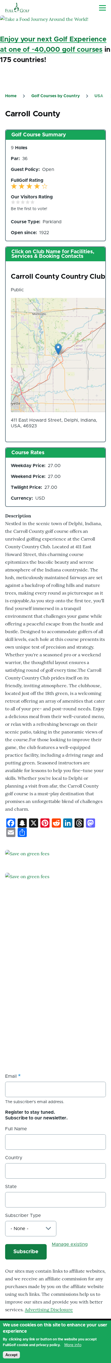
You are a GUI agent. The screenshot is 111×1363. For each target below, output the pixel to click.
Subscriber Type (23, 1215)
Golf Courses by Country (55, 96)
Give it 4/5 (27, 202)
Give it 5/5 (32, 202)
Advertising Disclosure (49, 1309)
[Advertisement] (55, 1005)
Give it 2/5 (18, 202)
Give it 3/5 (22, 202)
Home (11, 96)
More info (72, 1345)
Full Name (16, 1129)
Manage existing (70, 1244)
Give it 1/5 (13, 202)
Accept (11, 1355)
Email (11, 1076)
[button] (58, 349)
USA (98, 96)
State (11, 1186)
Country (13, 1157)
